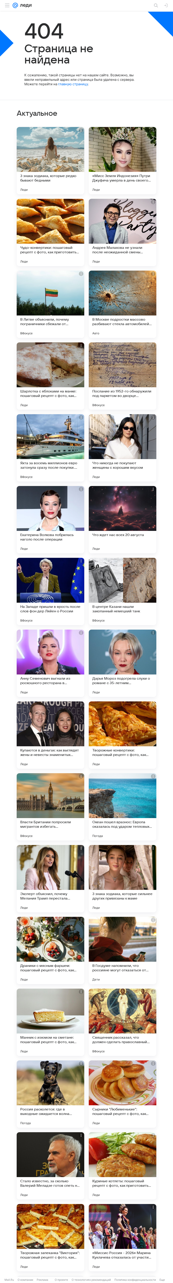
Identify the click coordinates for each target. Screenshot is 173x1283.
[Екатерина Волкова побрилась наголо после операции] (50, 519)
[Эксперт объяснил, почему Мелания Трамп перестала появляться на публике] (50, 878)
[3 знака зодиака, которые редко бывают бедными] (50, 160)
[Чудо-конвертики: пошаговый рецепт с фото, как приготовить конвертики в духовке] (50, 232)
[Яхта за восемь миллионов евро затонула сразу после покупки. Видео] (50, 448)
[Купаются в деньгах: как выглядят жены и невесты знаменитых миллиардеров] (50, 735)
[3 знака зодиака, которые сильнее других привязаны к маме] (122, 878)
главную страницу (73, 84)
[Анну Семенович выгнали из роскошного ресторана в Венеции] (50, 663)
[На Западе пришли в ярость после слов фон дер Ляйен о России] (50, 591)
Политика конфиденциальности (135, 1279)
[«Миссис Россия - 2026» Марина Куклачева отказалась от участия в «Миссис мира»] (122, 1237)
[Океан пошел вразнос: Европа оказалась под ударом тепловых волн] (122, 807)
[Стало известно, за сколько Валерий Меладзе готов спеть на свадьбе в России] (50, 1166)
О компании (25, 1279)
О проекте (61, 1279)
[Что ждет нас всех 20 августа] (122, 519)
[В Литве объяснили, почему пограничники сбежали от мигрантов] (50, 304)
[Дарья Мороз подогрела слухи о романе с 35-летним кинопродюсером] (122, 663)
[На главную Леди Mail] (25, 5)
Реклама (42, 1279)
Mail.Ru (9, 1279)
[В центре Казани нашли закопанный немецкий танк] (122, 591)
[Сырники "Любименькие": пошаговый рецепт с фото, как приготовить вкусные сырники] (122, 1094)
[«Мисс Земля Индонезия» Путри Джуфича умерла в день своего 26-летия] (122, 160)
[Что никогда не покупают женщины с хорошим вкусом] (122, 448)
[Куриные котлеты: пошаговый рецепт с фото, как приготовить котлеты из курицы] (122, 1166)
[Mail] (15, 5)
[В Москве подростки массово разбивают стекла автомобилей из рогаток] (122, 304)
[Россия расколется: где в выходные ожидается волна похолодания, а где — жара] (50, 1094)
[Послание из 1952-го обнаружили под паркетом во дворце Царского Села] (122, 376)
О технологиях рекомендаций (91, 1279)
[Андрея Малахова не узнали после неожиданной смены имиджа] (122, 232)
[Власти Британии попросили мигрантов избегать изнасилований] (50, 807)
